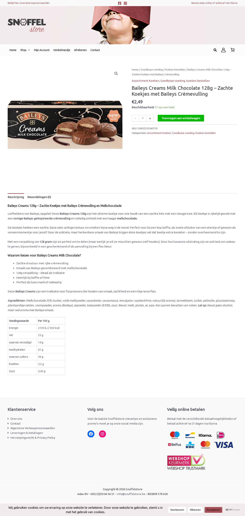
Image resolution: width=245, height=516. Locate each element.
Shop (23, 50)
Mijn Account (42, 50)
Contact (95, 50)
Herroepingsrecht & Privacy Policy (32, 437)
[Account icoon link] (223, 50)
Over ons (16, 418)
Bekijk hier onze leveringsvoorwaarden (29, 3)
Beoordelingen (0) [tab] (39, 197)
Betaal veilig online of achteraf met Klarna (214, 3)
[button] (215, 50)
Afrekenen (80, 50)
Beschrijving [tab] (16, 197)
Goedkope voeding (152, 69)
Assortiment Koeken (145, 80)
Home (13, 50)
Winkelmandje (61, 50)
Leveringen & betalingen (26, 432)
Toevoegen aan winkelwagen (181, 118)
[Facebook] (119, 3)
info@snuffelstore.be (131, 494)
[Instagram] (125, 3)
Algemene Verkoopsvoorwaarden (32, 428)
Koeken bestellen (175, 69)
